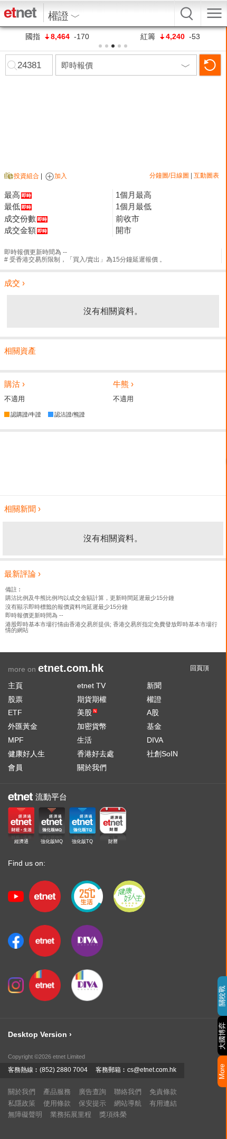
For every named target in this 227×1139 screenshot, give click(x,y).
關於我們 (92, 767)
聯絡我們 (127, 1092)
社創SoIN (162, 753)
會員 (15, 767)
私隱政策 (21, 1103)
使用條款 (57, 1103)
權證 (154, 699)
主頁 (15, 685)
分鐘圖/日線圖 (169, 175)
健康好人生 (26, 753)
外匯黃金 (22, 726)
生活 (84, 740)
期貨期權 (92, 699)
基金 (154, 726)
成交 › (14, 283)
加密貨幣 (92, 726)
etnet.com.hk (70, 668)
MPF (16, 740)
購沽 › (14, 383)
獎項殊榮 (113, 1114)
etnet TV (91, 685)
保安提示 (92, 1103)
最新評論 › (22, 573)
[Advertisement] (113, 463)
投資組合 (26, 176)
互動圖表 (206, 175)
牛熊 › (123, 383)
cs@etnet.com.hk (151, 1069)
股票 (15, 699)
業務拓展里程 (70, 1114)
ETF (15, 712)
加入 (60, 176)
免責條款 (163, 1092)
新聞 (154, 685)
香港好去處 (95, 753)
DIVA (155, 740)
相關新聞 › (22, 508)
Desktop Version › (40, 1034)
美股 (87, 712)
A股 (153, 712)
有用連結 (163, 1103)
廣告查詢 (92, 1092)
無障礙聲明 (25, 1114)
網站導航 (127, 1103)
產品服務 (57, 1092)
